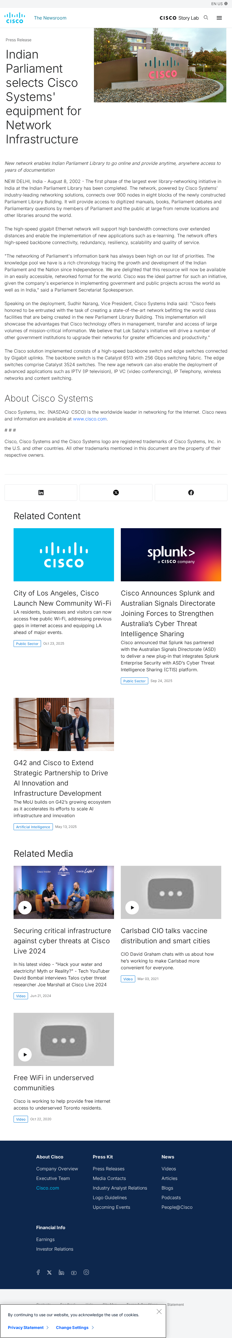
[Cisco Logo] (15, 17)
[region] (83, 1321)
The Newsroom (50, 18)
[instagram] (86, 1273)
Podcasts (171, 1197)
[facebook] (38, 1273)
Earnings (45, 1239)
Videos (169, 1168)
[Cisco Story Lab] (179, 18)
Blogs (167, 1188)
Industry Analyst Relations (120, 1188)
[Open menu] (219, 18)
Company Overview (57, 1168)
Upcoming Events (111, 1207)
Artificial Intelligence (33, 827)
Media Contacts (109, 1178)
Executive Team (53, 1178)
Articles (169, 1178)
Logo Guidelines (110, 1197)
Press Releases (108, 1168)
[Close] (159, 1311)
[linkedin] (61, 1273)
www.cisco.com (90, 419)
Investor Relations (54, 1249)
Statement (175, 1304)
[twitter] (50, 1273)
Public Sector (27, 644)
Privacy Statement (26, 1327)
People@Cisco (177, 1207)
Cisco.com (47, 1188)
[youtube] (74, 1273)
